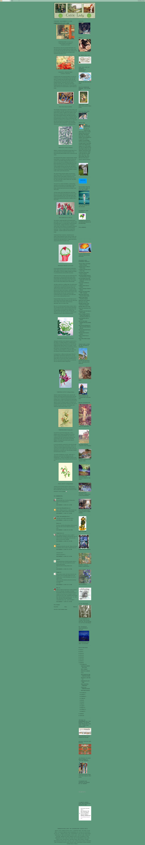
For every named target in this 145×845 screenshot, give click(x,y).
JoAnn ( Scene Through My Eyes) (62, 508)
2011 (81, 659)
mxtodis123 (58, 498)
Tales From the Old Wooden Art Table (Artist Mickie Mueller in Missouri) (85, 327)
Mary (57, 587)
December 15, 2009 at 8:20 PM (64, 513)
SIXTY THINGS (84, 669)
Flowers (57, 523)
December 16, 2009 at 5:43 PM (64, 556)
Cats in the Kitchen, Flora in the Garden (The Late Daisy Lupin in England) (85, 280)
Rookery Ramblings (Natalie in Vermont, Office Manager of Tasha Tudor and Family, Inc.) (84, 315)
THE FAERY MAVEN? (85, 690)
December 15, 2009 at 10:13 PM (64, 520)
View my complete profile (84, 159)
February (83, 709)
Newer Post (56, 606)
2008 (81, 713)
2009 (81, 662)
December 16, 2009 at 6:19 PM (64, 569)
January (82, 711)
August (82, 698)
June (82, 702)
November (83, 692)
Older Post (75, 606)
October (82, 694)
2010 (81, 660)
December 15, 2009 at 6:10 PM (64, 504)
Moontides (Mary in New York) (84, 306)
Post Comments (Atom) (63, 609)
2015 (81, 651)
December (83, 664)
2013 (81, 655)
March (82, 707)
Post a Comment (57, 604)
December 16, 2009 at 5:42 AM (64, 541)
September (83, 696)
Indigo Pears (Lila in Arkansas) (84, 300)
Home (66, 606)
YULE (82, 672)
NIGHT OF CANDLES (85, 671)
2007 (81, 715)
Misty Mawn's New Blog (83, 301)
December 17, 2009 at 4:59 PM (64, 601)
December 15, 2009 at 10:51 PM (64, 529)
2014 (81, 653)
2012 (81, 657)
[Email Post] (66, 491)
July (82, 700)
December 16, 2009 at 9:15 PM (64, 584)
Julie (86, 124)
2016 (81, 649)
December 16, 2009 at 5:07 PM (64, 549)
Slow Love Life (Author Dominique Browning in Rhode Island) (85, 322)
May (82, 703)
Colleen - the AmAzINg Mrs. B (62, 516)
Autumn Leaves (59, 533)
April (82, 705)
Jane (57, 544)
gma (57, 559)
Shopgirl (57, 572)
